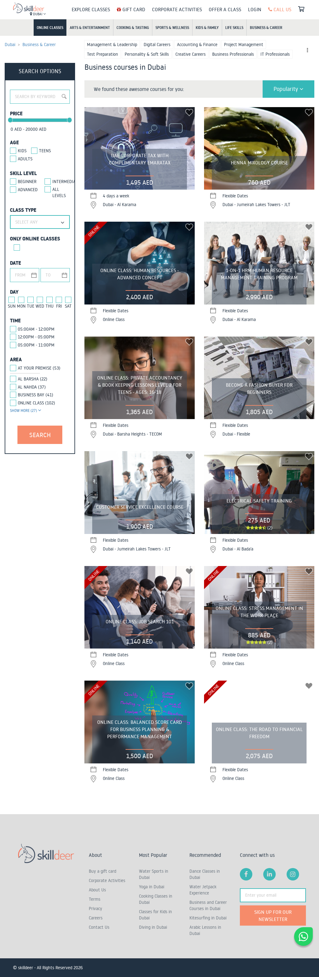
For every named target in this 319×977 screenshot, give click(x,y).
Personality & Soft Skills (147, 54)
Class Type (23, 209)
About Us (97, 890)
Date (15, 262)
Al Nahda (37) (32, 387)
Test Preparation (102, 54)
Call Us (281, 9)
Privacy (95, 908)
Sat (68, 306)
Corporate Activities (177, 9)
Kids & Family (207, 27)
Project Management (243, 44)
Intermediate (61, 181)
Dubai (37, 14)
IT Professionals (275, 54)
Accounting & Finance (197, 44)
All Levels (59, 192)
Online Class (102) (36, 403)
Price (16, 113)
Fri (59, 306)
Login (254, 9)
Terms (94, 899)
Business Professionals (233, 54)
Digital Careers (157, 44)
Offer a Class (225, 9)
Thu (49, 306)
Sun (12, 306)
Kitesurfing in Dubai (207, 918)
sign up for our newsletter (273, 915)
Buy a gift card (102, 871)
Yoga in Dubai (151, 887)
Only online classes (35, 238)
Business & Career (266, 27)
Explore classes (91, 9)
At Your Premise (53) (39, 368)
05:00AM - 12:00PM (36, 329)
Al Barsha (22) (32, 379)
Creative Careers (190, 54)
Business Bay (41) (35, 395)
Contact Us (99, 927)
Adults (25, 159)
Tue (30, 306)
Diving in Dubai (153, 927)
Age (14, 142)
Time (15, 320)
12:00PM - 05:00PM (36, 337)
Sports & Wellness (172, 27)
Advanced (26, 189)
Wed (40, 306)
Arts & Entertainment (90, 27)
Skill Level (23, 173)
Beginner (26, 181)
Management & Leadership (112, 44)
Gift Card (133, 9)
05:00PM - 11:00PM (36, 345)
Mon (21, 306)
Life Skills (234, 27)
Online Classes (50, 27)
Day (14, 291)
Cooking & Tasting (133, 27)
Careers (95, 918)
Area (16, 359)
